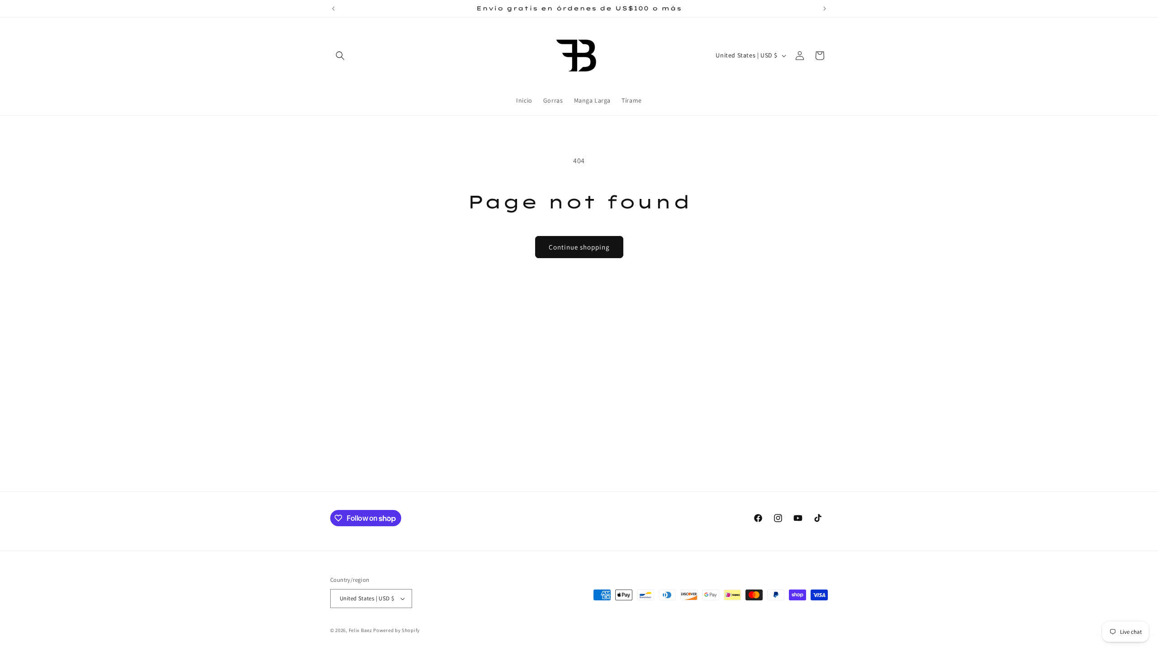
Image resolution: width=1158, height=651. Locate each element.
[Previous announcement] (333, 8)
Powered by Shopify (396, 630)
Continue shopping (579, 247)
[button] (340, 56)
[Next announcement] (825, 8)
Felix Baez (360, 630)
